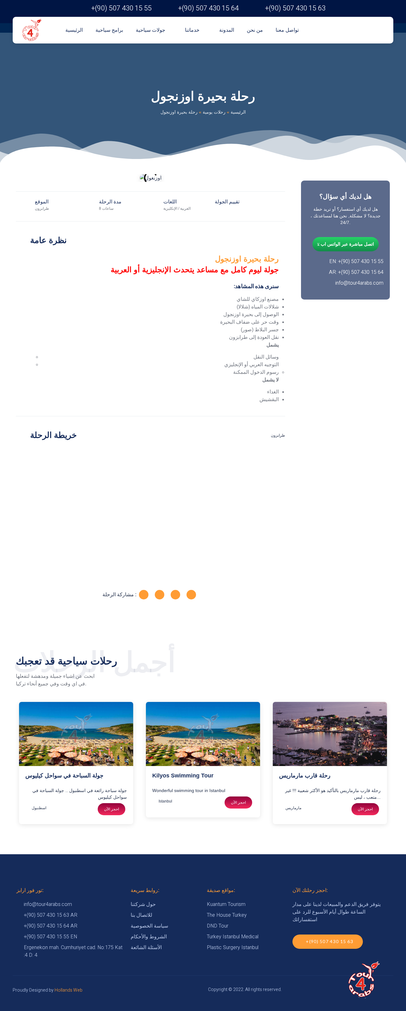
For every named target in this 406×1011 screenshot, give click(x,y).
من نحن (255, 30)
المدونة (226, 30)
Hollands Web (68, 990)
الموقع (42, 201)
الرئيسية (74, 30)
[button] (22, 178)
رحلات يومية (214, 112)
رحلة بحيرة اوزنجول (247, 258)
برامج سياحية (109, 30)
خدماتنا (192, 30)
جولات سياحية (150, 30)
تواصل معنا (287, 30)
